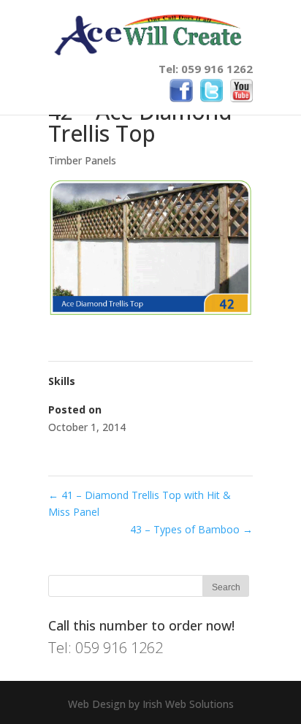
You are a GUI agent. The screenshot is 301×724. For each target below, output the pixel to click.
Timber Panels (82, 160)
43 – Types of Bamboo (191, 529)
